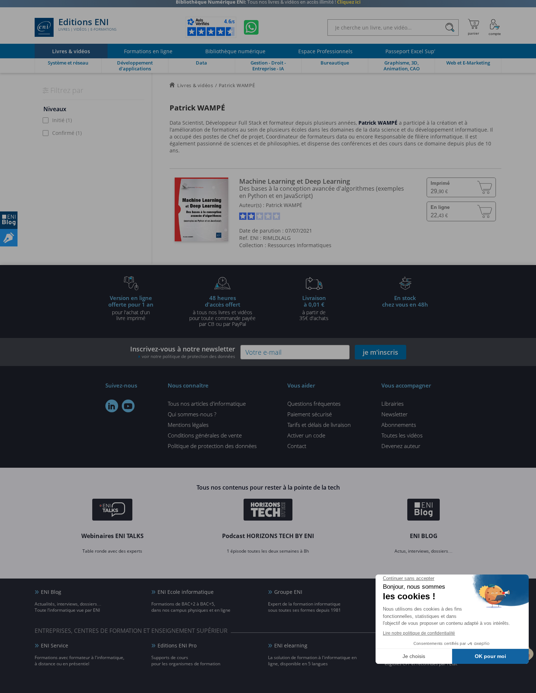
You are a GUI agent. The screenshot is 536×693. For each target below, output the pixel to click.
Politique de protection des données (212, 445)
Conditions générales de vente (205, 435)
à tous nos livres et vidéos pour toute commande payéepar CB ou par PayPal (222, 310)
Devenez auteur (400, 445)
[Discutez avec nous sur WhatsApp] (251, 27)
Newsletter (394, 414)
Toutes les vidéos (402, 435)
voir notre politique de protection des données (188, 356)
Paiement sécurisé (309, 414)
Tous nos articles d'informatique (207, 403)
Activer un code (306, 435)
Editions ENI (87, 25)
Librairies (392, 403)
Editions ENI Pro (177, 645)
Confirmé (67, 132)
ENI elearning (290, 645)
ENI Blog (51, 591)
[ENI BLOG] (9, 220)
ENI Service (54, 645)
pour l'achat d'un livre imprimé (131, 307)
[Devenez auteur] (9, 237)
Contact (296, 445)
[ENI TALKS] (112, 511)
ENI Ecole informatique (186, 591)
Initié (62, 120)
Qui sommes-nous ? (192, 414)
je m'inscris (380, 352)
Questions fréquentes (314, 403)
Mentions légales (188, 424)
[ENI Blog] (423, 511)
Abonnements (398, 424)
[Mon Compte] (494, 27)
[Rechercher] (450, 27)
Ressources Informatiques (299, 245)
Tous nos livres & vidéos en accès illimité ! (268, 5)
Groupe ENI (288, 591)
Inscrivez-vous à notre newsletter (182, 351)
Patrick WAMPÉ (284, 205)
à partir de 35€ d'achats (314, 307)
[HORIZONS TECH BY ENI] (268, 511)
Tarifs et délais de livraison (319, 424)
